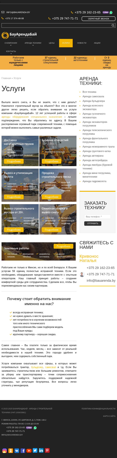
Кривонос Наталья (89, 258)
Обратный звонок (98, 18)
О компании (9, 44)
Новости (81, 43)
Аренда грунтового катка (97, 151)
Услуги (64, 44)
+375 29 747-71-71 (65, 18)
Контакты (9, 53)
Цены (52, 43)
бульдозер (37, 367)
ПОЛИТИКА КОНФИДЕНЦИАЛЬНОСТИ (98, 409)
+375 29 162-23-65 (88, 12)
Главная (6, 78)
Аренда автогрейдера (95, 160)
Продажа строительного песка (56, 174)
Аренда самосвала (93, 96)
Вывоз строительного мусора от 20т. (19, 210)
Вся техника (89, 92)
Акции (97, 43)
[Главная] (19, 33)
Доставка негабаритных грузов (19, 142)
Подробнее (14, 161)
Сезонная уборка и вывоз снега (55, 210)
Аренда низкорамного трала (99, 146)
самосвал (49, 367)
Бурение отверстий (55, 140)
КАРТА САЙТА (109, 416)
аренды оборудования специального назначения (32, 117)
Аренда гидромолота (94, 181)
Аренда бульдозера (94, 101)
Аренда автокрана (93, 155)
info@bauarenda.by (18, 12)
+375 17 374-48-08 (14, 18)
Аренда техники (31, 44)
